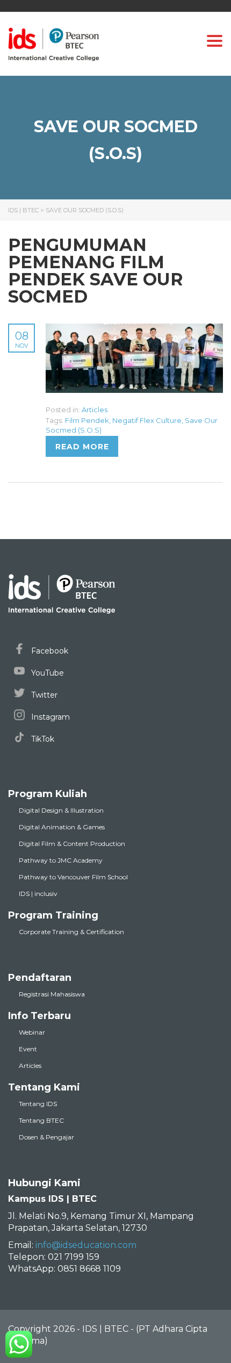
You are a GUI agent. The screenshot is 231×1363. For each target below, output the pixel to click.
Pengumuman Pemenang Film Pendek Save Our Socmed (95, 270)
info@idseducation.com (85, 1245)
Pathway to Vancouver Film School (73, 877)
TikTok (41, 739)
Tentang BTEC (41, 1120)
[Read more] (134, 329)
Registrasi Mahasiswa (52, 994)
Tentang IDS (38, 1104)
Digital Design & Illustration (61, 810)
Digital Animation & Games (62, 827)
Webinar (32, 1032)
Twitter (43, 695)
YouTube (46, 673)
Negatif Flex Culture (147, 420)
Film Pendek (87, 420)
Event (28, 1049)
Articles (94, 409)
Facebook (48, 651)
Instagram (49, 717)
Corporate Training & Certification (71, 932)
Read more (82, 446)
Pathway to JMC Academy (61, 860)
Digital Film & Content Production (72, 844)
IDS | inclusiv (38, 893)
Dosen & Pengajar (46, 1137)
